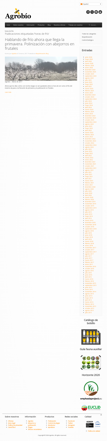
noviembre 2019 (90, 204)
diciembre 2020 (90, 187)
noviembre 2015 (90, 283)
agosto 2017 (89, 254)
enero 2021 (89, 185)
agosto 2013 (89, 310)
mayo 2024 (89, 105)
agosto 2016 (89, 271)
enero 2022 (89, 160)
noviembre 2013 (90, 306)
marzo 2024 (89, 109)
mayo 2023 (89, 128)
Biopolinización (40, 53)
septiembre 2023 (90, 122)
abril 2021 (88, 179)
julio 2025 (88, 80)
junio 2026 (88, 57)
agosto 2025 (89, 78)
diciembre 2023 (90, 116)
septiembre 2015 (90, 285)
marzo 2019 (89, 220)
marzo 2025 (89, 88)
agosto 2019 (89, 210)
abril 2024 (88, 107)
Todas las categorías (89, 34)
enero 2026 (89, 68)
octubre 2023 (89, 120)
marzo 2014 (89, 302)
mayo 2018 (89, 237)
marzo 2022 (89, 158)
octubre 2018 (89, 227)
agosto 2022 (89, 147)
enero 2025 (89, 93)
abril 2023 (88, 130)
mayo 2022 (89, 153)
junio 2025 (88, 82)
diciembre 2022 (90, 139)
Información (30, 25)
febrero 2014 (89, 304)
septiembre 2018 (90, 229)
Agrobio (14, 53)
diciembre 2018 (90, 222)
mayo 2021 (89, 176)
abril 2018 (88, 239)
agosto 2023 (89, 124)
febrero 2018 (89, 243)
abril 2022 (88, 155)
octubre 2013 (89, 308)
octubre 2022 (89, 143)
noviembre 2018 (90, 225)
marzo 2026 (89, 63)
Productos (41, 25)
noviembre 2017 (90, 248)
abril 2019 (88, 218)
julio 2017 (88, 256)
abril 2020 (88, 195)
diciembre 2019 (90, 202)
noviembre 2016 (90, 266)
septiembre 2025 (90, 76)
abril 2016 (88, 277)
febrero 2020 (89, 199)
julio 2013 (88, 313)
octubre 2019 (89, 206)
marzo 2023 (89, 132)
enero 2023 (89, 137)
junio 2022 (88, 151)
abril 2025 (88, 86)
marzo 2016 (89, 279)
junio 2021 (88, 174)
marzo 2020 (89, 197)
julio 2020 (88, 191)
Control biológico (88, 40)
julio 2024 (88, 101)
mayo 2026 (89, 59)
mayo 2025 (89, 84)
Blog (49, 25)
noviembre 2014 (90, 292)
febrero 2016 (89, 281)
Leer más (8, 92)
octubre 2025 (89, 74)
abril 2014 (88, 300)
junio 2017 (88, 258)
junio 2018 (88, 235)
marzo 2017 (89, 260)
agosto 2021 (89, 170)
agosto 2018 (89, 231)
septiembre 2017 (90, 252)
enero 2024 (89, 114)
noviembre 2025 (90, 72)
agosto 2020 (89, 189)
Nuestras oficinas (59, 25)
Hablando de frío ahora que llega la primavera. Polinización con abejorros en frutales (39, 44)
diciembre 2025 (90, 70)
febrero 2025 (89, 91)
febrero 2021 (89, 183)
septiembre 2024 (90, 99)
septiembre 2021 (90, 168)
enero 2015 (89, 289)
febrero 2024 (89, 112)
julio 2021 (88, 172)
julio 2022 (88, 149)
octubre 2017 (89, 250)
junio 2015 (88, 287)
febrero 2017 (89, 262)
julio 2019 (88, 212)
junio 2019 (88, 214)
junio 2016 (88, 275)
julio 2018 (88, 233)
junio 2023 (88, 126)
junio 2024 (88, 103)
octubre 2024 (89, 97)
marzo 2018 (89, 241)
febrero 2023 (89, 135)
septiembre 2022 (90, 145)
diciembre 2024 (90, 95)
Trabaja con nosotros (75, 25)
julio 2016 (88, 273)
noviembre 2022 (90, 141)
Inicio (8, 25)
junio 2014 (88, 296)
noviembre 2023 (90, 118)
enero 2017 (89, 264)
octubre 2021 (89, 166)
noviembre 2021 (90, 164)
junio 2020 (88, 193)
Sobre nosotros (18, 25)
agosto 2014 (89, 294)
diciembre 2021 (90, 162)
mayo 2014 (89, 298)
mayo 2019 (89, 216)
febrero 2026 (89, 65)
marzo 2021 (89, 181)
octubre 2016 (89, 269)
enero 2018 (89, 246)
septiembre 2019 (90, 208)
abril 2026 (88, 61)
